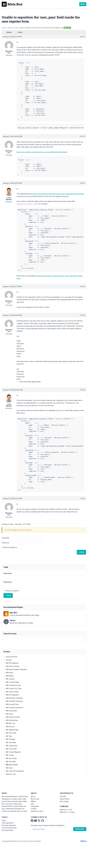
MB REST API (10, 723)
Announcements (11, 657)
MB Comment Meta (12, 682)
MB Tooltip (10, 755)
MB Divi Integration (12, 695)
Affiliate (33, 801)
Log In (81, 552)
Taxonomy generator (9, 828)
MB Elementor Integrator (14, 698)
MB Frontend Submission (14, 707)
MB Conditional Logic (13, 685)
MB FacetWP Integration (14, 701)
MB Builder (10, 676)
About (33, 796)
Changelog (35, 806)
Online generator (8, 823)
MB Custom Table (12, 692)
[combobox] (44, 640)
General (8, 660)
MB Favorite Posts (12, 704)
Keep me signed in (10, 547)
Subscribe (79, 829)
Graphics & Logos (37, 811)
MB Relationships (12, 720)
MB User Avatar (11, 758)
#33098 (82, 315)
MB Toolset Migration (13, 752)
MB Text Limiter (11, 749)
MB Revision (10, 726)
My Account (35, 799)
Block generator (7, 830)
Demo (4, 820)
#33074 (82, 136)
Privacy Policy (22, 841)
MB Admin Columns (12, 666)
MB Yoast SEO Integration (15, 771)
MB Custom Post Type (14, 688)
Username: (5, 538)
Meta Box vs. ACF (66, 810)
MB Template (10, 739)
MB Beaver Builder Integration (16, 669)
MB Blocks (9, 672)
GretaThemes (64, 799)
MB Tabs (9, 736)
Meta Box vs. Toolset (67, 812)
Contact (33, 809)
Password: (5, 543)
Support (4, 28)
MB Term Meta (11, 742)
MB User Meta (11, 761)
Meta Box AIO (11, 774)
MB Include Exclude (13, 717)
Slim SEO (63, 796)
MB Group (9, 714)
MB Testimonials (11, 746)
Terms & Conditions (34, 841)
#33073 (82, 37)
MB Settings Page (12, 730)
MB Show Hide (11, 733)
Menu (82, 4)
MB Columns (10, 679)
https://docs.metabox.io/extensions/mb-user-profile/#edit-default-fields (42, 152)
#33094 (82, 286)
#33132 (82, 498)
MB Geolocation (11, 711)
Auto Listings (64, 801)
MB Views (9, 768)
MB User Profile (13, 28)
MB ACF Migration (12, 663)
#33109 (82, 390)
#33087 (82, 183)
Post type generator (9, 825)
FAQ (32, 804)
